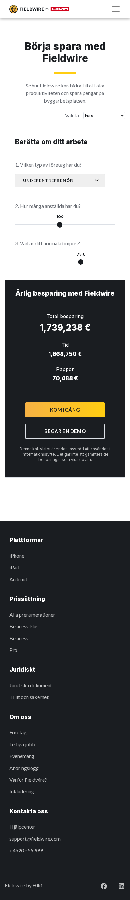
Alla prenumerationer (32, 615)
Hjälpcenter (22, 827)
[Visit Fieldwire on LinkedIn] (116, 885)
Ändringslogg (24, 768)
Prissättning (27, 598)
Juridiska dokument (30, 685)
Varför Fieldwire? (28, 780)
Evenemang (21, 756)
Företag (18, 732)
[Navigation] (116, 9)
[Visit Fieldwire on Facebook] (99, 885)
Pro (13, 650)
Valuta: (72, 115)
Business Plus (23, 626)
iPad (14, 567)
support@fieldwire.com (35, 839)
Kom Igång (65, 409)
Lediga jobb (22, 744)
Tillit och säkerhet (29, 697)
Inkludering (21, 791)
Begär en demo (65, 431)
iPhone (16, 556)
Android (18, 579)
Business (18, 638)
